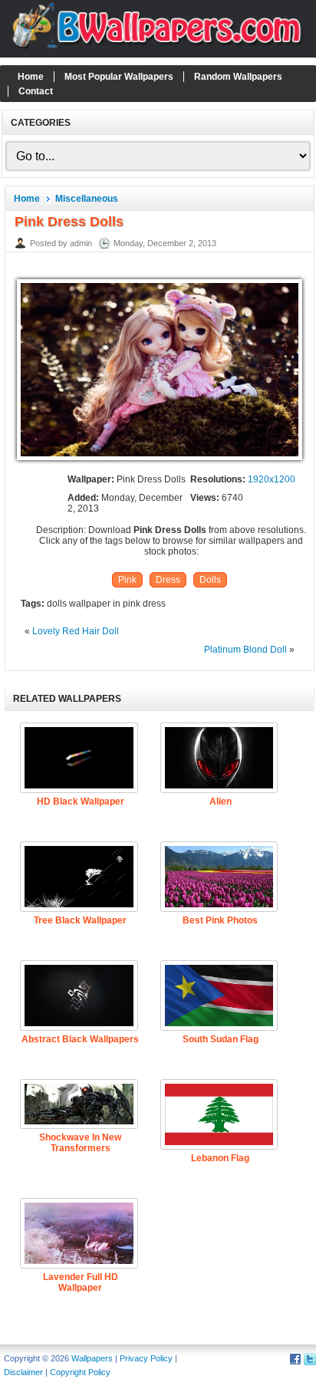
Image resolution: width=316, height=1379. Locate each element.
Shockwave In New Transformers (80, 1143)
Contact (35, 91)
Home (31, 76)
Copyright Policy (80, 1372)
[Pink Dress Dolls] (159, 461)
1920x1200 (271, 479)
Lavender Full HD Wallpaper (80, 1282)
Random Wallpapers (238, 76)
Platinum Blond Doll (245, 649)
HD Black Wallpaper (80, 801)
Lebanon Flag (220, 1158)
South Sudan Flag (220, 1039)
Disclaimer (23, 1372)
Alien (220, 801)
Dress (168, 579)
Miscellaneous (86, 198)
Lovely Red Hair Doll (75, 631)
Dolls (210, 579)
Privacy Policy (146, 1358)
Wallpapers (92, 1358)
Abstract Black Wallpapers (80, 1039)
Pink (127, 579)
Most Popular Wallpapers (118, 76)
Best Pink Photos (220, 920)
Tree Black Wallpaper (80, 920)
